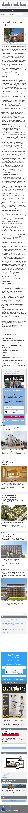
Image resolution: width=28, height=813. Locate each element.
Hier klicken (15, 412)
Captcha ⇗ (20, 413)
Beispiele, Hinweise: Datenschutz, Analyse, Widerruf (14, 421)
